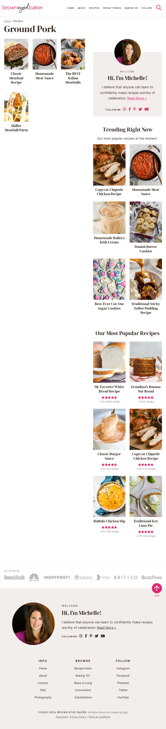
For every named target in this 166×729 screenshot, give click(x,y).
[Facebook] (129, 109)
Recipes (94, 8)
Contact (43, 683)
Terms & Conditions (99, 716)
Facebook (123, 675)
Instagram (123, 668)
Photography (43, 697)
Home (70, 8)
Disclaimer (62, 716)
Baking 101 (131, 8)
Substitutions (83, 697)
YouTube (123, 697)
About (82, 8)
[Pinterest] (134, 109)
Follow (147, 8)
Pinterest (123, 683)
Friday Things (112, 8)
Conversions (83, 690)
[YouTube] (146, 109)
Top (157, 596)
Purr (125, 712)
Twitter (123, 690)
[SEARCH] (161, 8)
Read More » (137, 98)
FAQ (43, 690)
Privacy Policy (78, 716)
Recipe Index (83, 668)
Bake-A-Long (83, 683)
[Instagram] (124, 109)
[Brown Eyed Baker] (22, 8)
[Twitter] (140, 109)
